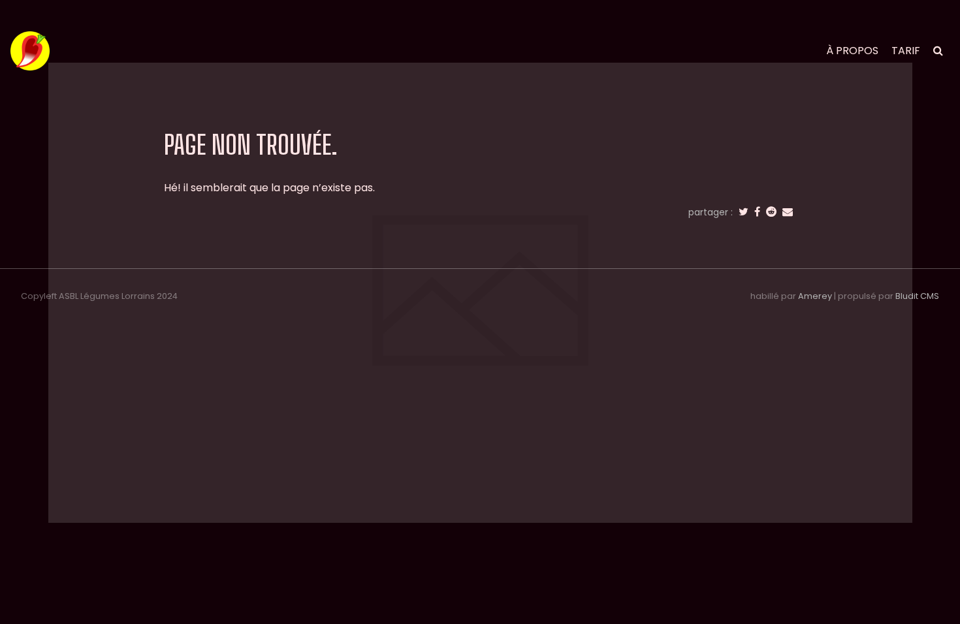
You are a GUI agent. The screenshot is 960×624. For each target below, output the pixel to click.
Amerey (815, 296)
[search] (938, 50)
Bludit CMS (917, 296)
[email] (787, 212)
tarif (905, 50)
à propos (852, 50)
